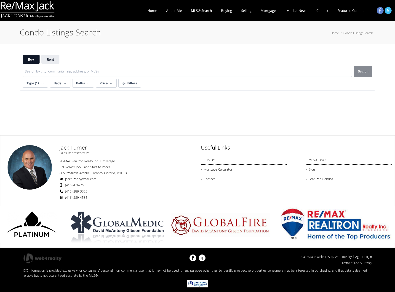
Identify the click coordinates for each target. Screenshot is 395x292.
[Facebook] (380, 10)
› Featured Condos (319, 179)
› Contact (208, 179)
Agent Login (363, 256)
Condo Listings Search (358, 33)
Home (335, 33)
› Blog (310, 169)
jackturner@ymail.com (80, 179)
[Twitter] (388, 10)
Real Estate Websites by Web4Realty (326, 256)
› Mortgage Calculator (216, 169)
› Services (208, 160)
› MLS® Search (317, 160)
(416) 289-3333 (76, 191)
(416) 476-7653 (76, 185)
